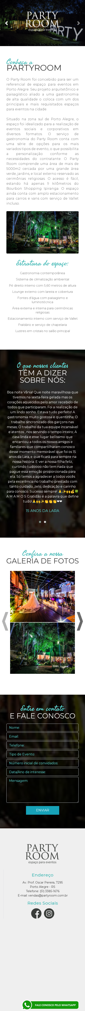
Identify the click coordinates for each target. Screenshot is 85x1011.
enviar (42, 810)
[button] (6, 23)
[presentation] (5, 621)
